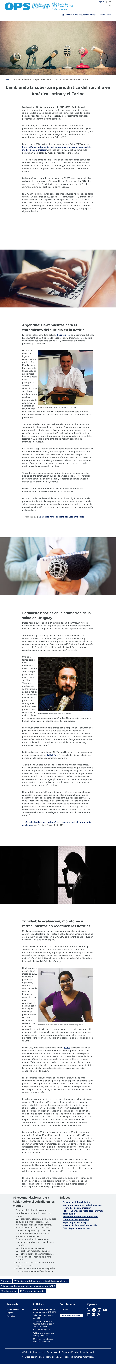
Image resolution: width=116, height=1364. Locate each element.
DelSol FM (52, 755)
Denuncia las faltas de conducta (71, 1315)
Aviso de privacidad (41, 1329)
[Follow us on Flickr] (93, 1315)
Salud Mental (10, 1291)
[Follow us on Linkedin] (88, 1315)
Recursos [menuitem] (83, 15)
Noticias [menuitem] (94, 15)
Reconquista (63, 335)
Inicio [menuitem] (63, 15)
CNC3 (67, 1047)
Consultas (64, 1309)
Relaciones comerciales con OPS (43, 1316)
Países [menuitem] (75, 15)
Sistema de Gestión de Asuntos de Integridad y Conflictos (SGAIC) (43, 1324)
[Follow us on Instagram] (99, 1310)
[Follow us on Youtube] (105, 1310)
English (101, 1)
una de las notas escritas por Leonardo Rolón (62, 516)
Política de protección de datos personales (43, 1334)
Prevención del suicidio (33, 1291)
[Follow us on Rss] (98, 1315)
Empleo (9, 1312)
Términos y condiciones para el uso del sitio (43, 1340)
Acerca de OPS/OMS (15, 1309)
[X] (89, 1310)
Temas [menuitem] (69, 15)
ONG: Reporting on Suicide (76, 1228)
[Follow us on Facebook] (94, 1310)
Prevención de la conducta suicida (80, 1225)
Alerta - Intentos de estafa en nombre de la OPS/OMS (44, 1310)
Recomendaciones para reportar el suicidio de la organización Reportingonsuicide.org (80, 1219)
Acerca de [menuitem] (104, 15)
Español (107, 1)
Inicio (7, 79)
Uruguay (7, 1281)
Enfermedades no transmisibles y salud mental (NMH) (29, 1286)
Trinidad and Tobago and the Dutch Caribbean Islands (42, 1281)
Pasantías (10, 1316)
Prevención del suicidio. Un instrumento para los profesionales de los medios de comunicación (82, 1205)
